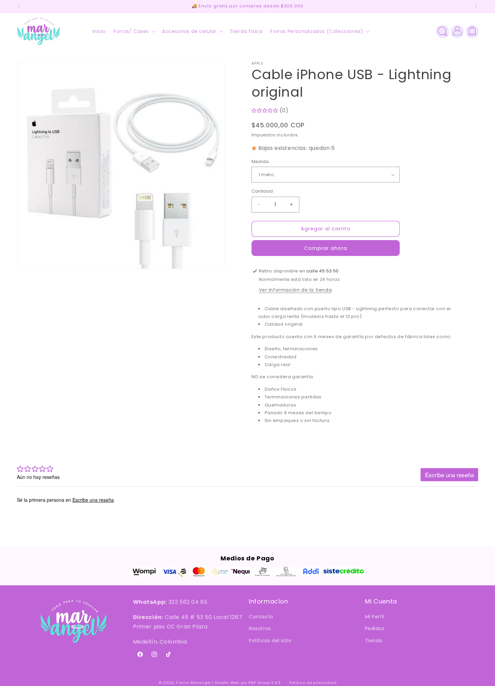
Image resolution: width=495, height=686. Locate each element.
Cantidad (262, 191)
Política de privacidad (312, 682)
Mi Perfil (375, 617)
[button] (134, 31)
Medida (260, 161)
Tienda (374, 640)
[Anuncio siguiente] (475, 6)
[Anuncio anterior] (19, 6)
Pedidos (375, 628)
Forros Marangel (193, 682)
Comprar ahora (325, 248)
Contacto (261, 617)
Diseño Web (227, 682)
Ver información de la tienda (295, 290)
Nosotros (260, 628)
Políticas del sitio (270, 640)
